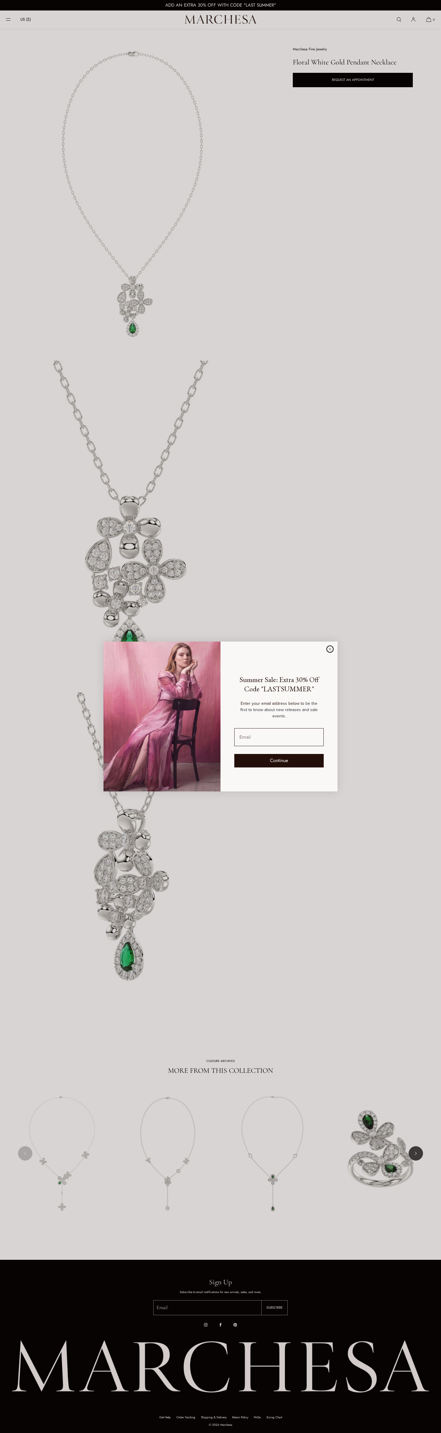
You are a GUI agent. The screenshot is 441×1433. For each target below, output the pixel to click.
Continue (279, 760)
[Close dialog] (330, 649)
